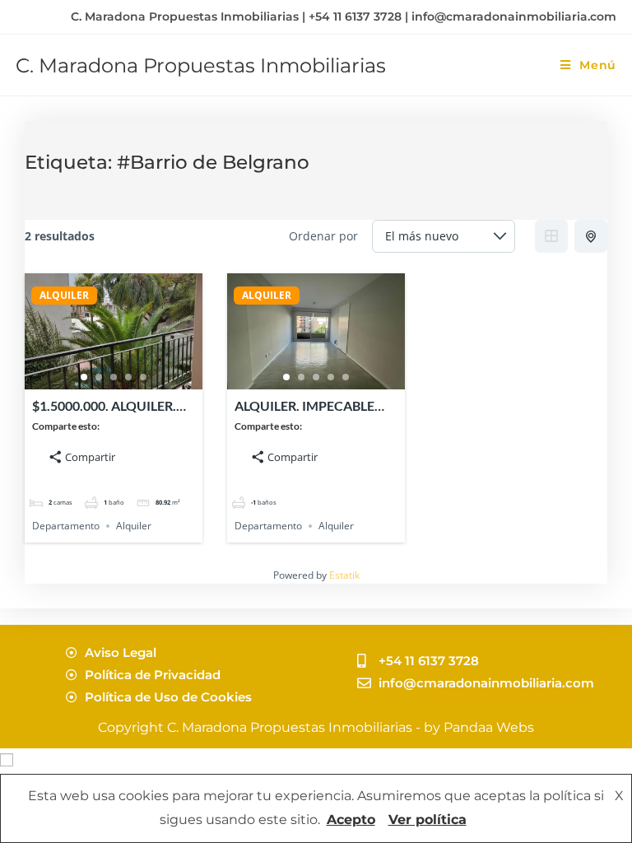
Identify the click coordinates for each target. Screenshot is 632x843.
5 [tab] (143, 377)
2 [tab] (98, 377)
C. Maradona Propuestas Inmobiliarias (201, 65)
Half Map (590, 236)
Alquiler (133, 526)
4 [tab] (128, 377)
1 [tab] (84, 377)
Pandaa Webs (489, 727)
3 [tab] (113, 377)
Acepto (351, 819)
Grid (551, 236)
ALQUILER (64, 295)
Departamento (66, 526)
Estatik (344, 575)
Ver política (427, 819)
